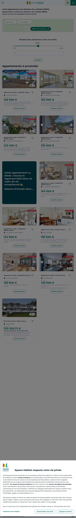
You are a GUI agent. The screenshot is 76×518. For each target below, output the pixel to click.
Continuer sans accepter (11, 511)
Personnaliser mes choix (45, 511)
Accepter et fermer (65, 511)
